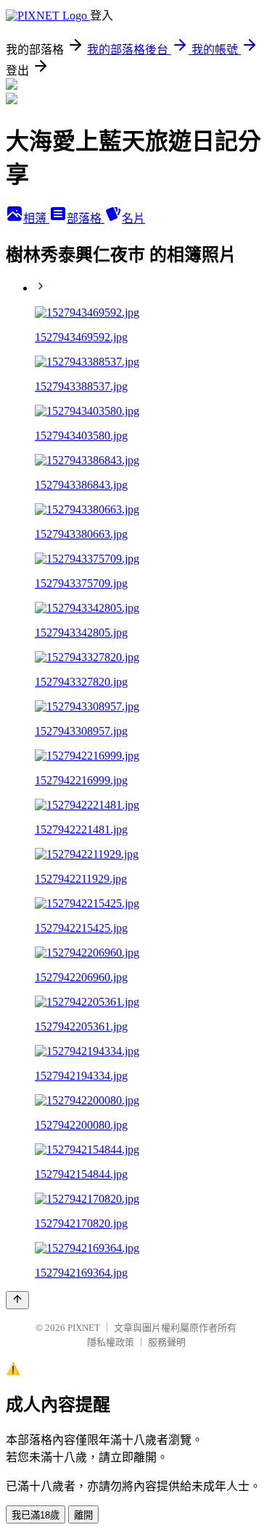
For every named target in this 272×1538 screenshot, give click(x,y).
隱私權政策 (110, 1342)
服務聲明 (167, 1342)
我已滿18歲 (35, 1515)
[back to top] (17, 1300)
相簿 (36, 218)
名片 (133, 218)
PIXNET (83, 1327)
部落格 (85, 218)
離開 (83, 1515)
